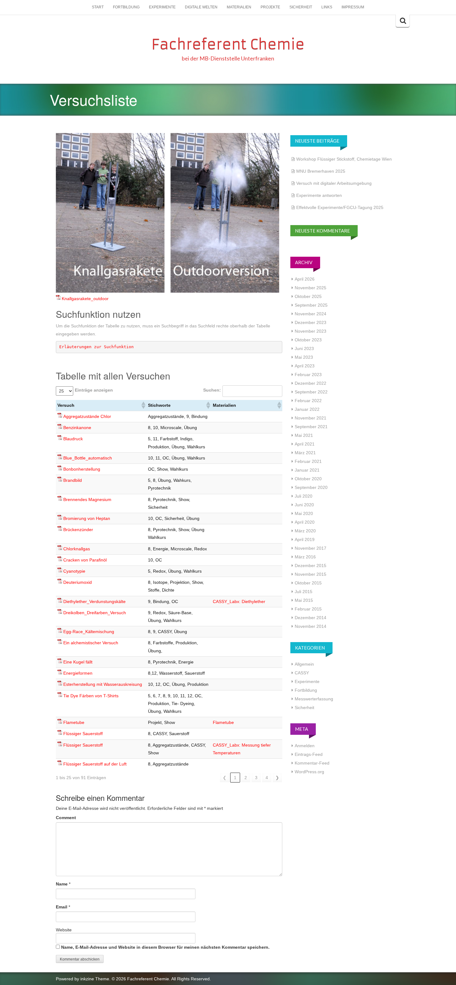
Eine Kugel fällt (77, 661)
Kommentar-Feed (312, 763)
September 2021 (311, 426)
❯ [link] (277, 777)
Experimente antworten (319, 195)
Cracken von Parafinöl (85, 559)
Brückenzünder (78, 529)
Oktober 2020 (308, 478)
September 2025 (311, 305)
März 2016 (305, 556)
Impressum (353, 7)
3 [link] (256, 777)
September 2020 (311, 487)
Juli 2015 (303, 591)
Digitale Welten (201, 7)
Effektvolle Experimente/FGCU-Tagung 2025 (339, 207)
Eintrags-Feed (309, 754)
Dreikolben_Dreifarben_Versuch (94, 612)
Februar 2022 (308, 400)
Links (326, 7)
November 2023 (310, 331)
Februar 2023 (308, 374)
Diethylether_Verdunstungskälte (94, 601)
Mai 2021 (304, 435)
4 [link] (267, 777)
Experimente (162, 7)
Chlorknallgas (76, 548)
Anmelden (305, 745)
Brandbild (72, 480)
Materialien (239, 7)
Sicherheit (300, 7)
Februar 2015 (308, 608)
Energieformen (77, 673)
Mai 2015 (304, 600)
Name (62, 883)
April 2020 (305, 522)
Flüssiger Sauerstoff (83, 733)
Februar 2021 (308, 461)
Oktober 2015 (308, 582)
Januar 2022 (307, 409)
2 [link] (245, 777)
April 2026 (305, 279)
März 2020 (305, 530)
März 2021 (305, 452)
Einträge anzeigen (94, 390)
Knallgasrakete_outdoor (85, 298)
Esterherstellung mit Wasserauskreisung (102, 684)
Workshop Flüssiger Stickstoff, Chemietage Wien (344, 159)
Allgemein (304, 664)
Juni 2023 (304, 348)
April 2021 (305, 443)
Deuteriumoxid (77, 582)
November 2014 (310, 626)
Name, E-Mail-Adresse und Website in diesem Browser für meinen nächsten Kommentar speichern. (165, 947)
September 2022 (311, 391)
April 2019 (305, 539)
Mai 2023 (304, 357)
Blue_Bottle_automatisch (87, 457)
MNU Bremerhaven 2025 (320, 171)
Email (61, 906)
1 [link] (235, 777)
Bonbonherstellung (81, 469)
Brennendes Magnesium (87, 499)
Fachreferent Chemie (228, 44)
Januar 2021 (307, 470)
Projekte (270, 7)
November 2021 (310, 417)
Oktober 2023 (308, 339)
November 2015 (310, 574)
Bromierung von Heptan (86, 518)
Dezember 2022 (310, 383)
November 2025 (310, 287)
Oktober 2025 (308, 296)
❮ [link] (224, 777)
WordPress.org (309, 771)
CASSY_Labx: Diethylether (239, 601)
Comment (66, 817)
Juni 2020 (304, 504)
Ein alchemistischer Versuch (90, 642)
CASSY (302, 672)
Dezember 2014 (310, 617)
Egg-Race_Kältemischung (88, 631)
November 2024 (310, 313)
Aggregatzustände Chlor (87, 416)
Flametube (73, 722)
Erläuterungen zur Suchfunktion (96, 346)
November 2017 (310, 548)
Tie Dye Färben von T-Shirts (90, 695)
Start (98, 7)
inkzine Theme (94, 978)
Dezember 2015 (310, 565)
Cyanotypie (74, 571)
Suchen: (212, 390)
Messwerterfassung (314, 698)
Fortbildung (126, 7)
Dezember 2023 (310, 322)
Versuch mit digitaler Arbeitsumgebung (334, 183)
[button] (143, 405)
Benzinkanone (77, 427)
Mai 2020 (304, 513)
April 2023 (305, 365)
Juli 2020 (303, 496)
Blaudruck (73, 438)
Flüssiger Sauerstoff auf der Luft (95, 763)
